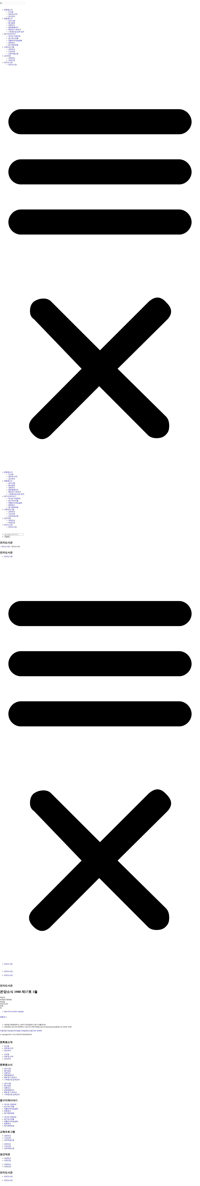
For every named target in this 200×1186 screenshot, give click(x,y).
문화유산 (11, 43)
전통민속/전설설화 (15, 40)
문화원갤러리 (13, 27)
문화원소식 (8, 18)
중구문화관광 (13, 45)
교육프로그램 (9, 47)
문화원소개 (8, 10)
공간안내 (11, 16)
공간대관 (7, 56)
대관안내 (11, 58)
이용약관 (3, 1031)
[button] (100, 268)
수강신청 (11, 51)
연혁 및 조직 (13, 14)
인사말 (10, 12)
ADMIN (39, 1031)
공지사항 (11, 21)
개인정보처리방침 (13, 1031)
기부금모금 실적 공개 (16, 32)
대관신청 (11, 60)
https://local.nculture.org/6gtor (14, 1011)
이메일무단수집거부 (28, 1031)
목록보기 (3, 1017)
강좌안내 (11, 49)
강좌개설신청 (13, 54)
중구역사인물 (13, 38)
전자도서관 (8, 62)
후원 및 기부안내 (14, 29)
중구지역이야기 (10, 34)
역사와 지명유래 (14, 36)
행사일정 (11, 23)
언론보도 (11, 25)
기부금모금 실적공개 (12, 1079)
